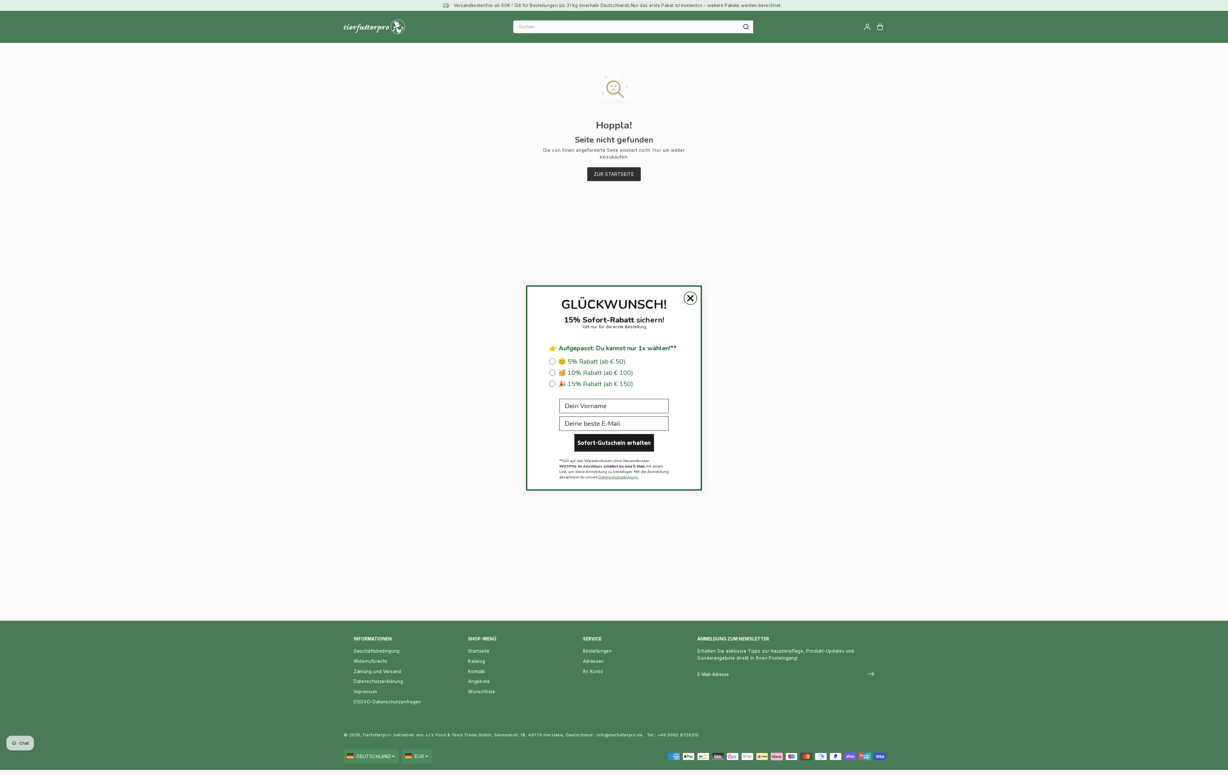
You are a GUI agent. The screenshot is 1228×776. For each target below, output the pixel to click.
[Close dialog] (690, 298)
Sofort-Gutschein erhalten (614, 442)
